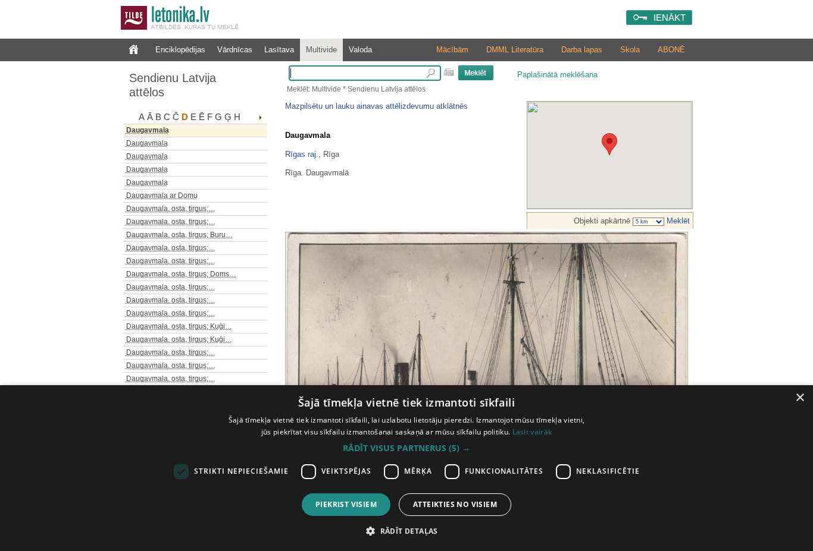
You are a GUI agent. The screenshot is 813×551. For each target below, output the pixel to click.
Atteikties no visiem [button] (455, 504)
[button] (406, 448)
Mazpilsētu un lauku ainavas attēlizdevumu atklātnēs (376, 106)
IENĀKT (669, 17)
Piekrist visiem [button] (346, 504)
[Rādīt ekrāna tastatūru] (448, 71)
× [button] (799, 397)
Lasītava (279, 49)
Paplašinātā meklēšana (557, 74)
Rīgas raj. (301, 154)
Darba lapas (581, 49)
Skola (630, 49)
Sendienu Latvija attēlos (172, 85)
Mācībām (452, 49)
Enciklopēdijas (180, 49)
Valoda (360, 49)
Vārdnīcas (234, 49)
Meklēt (677, 220)
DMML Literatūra (514, 49)
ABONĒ (671, 49)
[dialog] (406, 468)
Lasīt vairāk (532, 432)
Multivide (321, 49)
